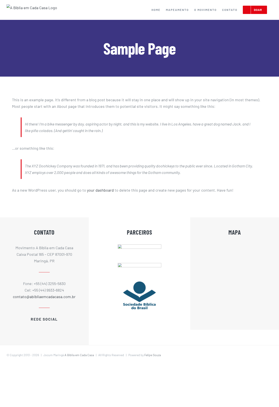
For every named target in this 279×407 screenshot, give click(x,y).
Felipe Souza (152, 355)
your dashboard (100, 190)
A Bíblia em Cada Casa (79, 355)
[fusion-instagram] (49, 328)
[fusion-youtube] (44, 328)
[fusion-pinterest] (55, 328)
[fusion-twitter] (38, 328)
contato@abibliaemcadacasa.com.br (44, 296)
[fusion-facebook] (33, 328)
